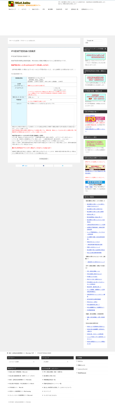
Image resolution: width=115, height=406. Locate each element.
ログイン (80, 361)
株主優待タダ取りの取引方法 (94, 209)
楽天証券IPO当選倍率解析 (94, 299)
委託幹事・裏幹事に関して (94, 287)
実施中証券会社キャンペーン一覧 (52, 383)
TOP (21, 353)
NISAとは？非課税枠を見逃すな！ (96, 326)
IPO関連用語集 (91, 310)
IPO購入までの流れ (92, 276)
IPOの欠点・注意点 (92, 302)
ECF (66, 9)
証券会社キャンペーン (87, 9)
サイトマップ (47, 391)
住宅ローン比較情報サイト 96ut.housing (20, 391)
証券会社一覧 (74, 9)
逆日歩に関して (91, 214)
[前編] (86, 186)
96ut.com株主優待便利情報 (94, 252)
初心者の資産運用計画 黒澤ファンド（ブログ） (22, 376)
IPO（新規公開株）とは (93, 271)
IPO (44, 9)
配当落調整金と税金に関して (94, 217)
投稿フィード (81, 365)
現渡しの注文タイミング (93, 247)
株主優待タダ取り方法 (49, 376)
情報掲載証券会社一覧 (49, 379)
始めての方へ (35, 9)
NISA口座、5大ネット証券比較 (95, 334)
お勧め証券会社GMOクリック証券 (96, 224)
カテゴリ (24, 9)
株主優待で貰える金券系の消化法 (96, 250)
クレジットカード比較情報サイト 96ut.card (20, 395)
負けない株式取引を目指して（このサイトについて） (58, 387)
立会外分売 (59, 9)
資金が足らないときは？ (93, 241)
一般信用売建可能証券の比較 (94, 244)
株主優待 (50, 9)
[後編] (91, 186)
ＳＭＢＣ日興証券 (90, 115)
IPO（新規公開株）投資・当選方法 (53, 372)
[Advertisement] (57, 23)
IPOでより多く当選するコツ (94, 279)
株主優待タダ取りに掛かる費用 (95, 211)
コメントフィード (82, 369)
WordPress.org (82, 372)
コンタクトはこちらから (50, 395)
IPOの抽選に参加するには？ (94, 274)
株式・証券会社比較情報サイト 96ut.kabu (20, 379)
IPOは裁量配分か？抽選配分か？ (95, 307)
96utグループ (12, 9)
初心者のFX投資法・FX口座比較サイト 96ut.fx (21, 383)
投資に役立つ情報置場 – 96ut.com (18, 372)
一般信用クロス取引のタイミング (96, 262)
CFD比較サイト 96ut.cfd (16, 387)
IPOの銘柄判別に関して (93, 304)
